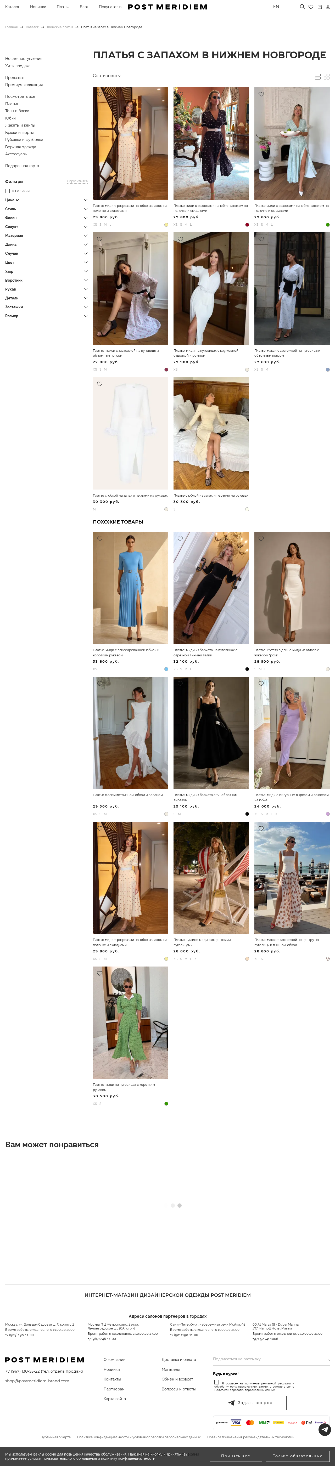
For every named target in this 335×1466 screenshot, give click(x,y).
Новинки (38, 6)
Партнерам (114, 1389)
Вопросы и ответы (179, 1389)
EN (276, 6)
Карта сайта (115, 1398)
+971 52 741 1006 (265, 1339)
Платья (63, 6)
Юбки (10, 118)
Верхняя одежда (20, 147)
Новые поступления (23, 58)
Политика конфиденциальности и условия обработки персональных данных (139, 1437)
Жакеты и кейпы (20, 125)
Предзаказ (14, 77)
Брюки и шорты (19, 132)
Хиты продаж (17, 66)
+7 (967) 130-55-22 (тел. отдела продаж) (44, 1371)
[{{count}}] (320, 7)
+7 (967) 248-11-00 (102, 1339)
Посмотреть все (20, 96)
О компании (115, 1359)
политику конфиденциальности (128, 1458)
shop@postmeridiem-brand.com (37, 1380)
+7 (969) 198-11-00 (19, 1335)
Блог (84, 6)
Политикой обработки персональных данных (244, 1390)
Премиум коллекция (24, 84)
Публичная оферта (56, 1437)
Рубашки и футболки (24, 139)
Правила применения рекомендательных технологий (250, 1437)
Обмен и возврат (177, 1379)
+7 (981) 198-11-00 (184, 1335)
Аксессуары (16, 154)
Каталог (12, 6)
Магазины (171, 1369)
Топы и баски (17, 111)
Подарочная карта (22, 165)
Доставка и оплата (179, 1359)
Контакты (112, 1379)
